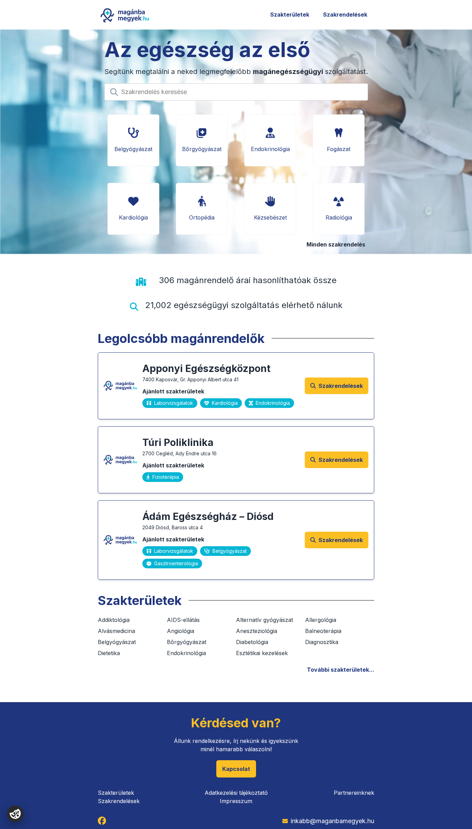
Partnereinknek (354, 792)
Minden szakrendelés (335, 244)
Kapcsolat (236, 768)
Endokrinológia (186, 653)
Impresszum (236, 801)
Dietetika (109, 653)
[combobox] (122, 92)
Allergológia (320, 619)
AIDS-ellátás (183, 619)
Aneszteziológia (256, 630)
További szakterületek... (340, 669)
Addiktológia (114, 619)
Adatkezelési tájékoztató (236, 792)
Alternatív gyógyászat (264, 619)
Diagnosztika (321, 642)
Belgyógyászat (117, 642)
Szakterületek (289, 14)
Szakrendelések (345, 14)
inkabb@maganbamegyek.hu (332, 821)
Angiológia (180, 630)
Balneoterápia (323, 630)
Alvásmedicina (116, 630)
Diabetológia (252, 642)
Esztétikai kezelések (262, 653)
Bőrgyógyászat (186, 642)
